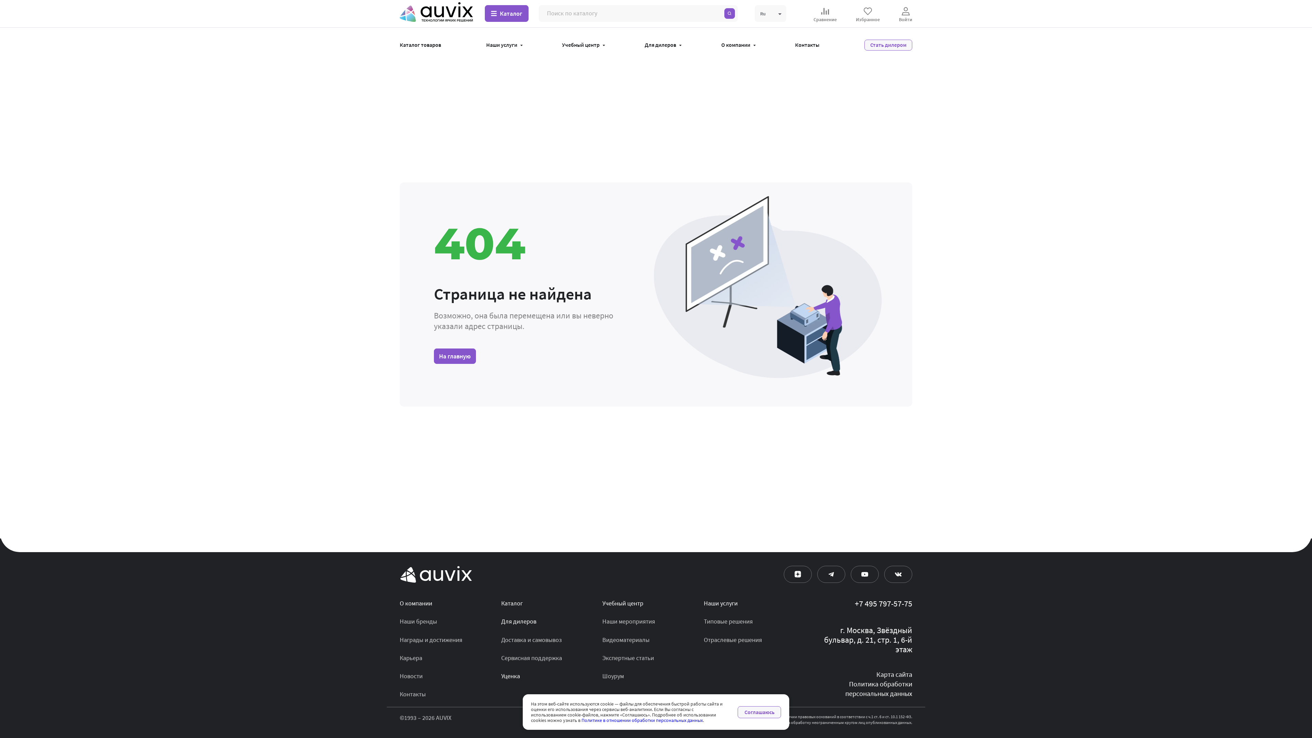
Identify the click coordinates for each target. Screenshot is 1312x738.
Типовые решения (728, 621)
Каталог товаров (420, 45)
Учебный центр (581, 45)
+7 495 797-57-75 (883, 604)
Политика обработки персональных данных (878, 689)
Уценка (510, 676)
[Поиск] (729, 13)
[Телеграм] (831, 574)
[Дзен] (798, 574)
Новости (411, 676)
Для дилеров (660, 45)
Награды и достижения (431, 640)
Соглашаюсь (759, 712)
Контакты (807, 45)
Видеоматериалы (626, 640)
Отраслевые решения (733, 640)
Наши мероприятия (628, 621)
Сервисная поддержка (531, 658)
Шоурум (613, 676)
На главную (455, 356)
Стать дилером (888, 45)
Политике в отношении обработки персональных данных (642, 720)
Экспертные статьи (628, 658)
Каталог (512, 603)
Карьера (411, 658)
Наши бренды (418, 621)
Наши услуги (501, 45)
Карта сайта (894, 674)
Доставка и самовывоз (531, 640)
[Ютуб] (865, 574)
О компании (735, 45)
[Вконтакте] (898, 574)
